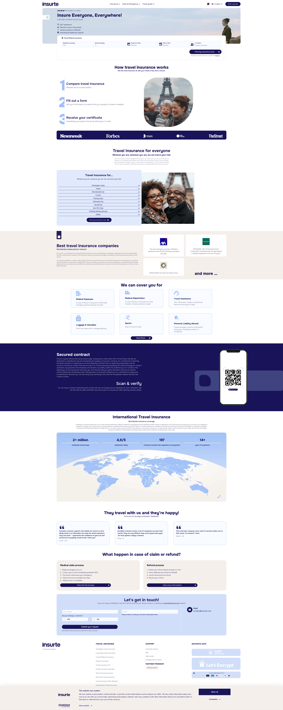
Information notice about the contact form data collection (80, 631)
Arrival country (99, 43)
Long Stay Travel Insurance (105, 653)
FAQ (147, 653)
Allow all (214, 692)
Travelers (198, 43)
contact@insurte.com (171, 603)
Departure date (136, 43)
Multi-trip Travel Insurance (105, 677)
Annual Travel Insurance (104, 673)
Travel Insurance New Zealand (107, 681)
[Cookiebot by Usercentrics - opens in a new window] (64, 705)
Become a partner (152, 667)
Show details (84, 706)
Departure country (69, 43)
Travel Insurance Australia (105, 669)
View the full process (85, 585)
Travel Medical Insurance (105, 657)
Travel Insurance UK (103, 665)
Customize (213, 699)
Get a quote (233, 4)
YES (68, 619)
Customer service (152, 649)
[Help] (208, 4)
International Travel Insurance (106, 685)
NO (98, 619)
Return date (166, 43)
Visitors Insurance (102, 661)
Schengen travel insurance (105, 649)
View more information (172, 585)
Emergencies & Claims (154, 660)
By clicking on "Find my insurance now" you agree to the (205, 55)
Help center (150, 656)
